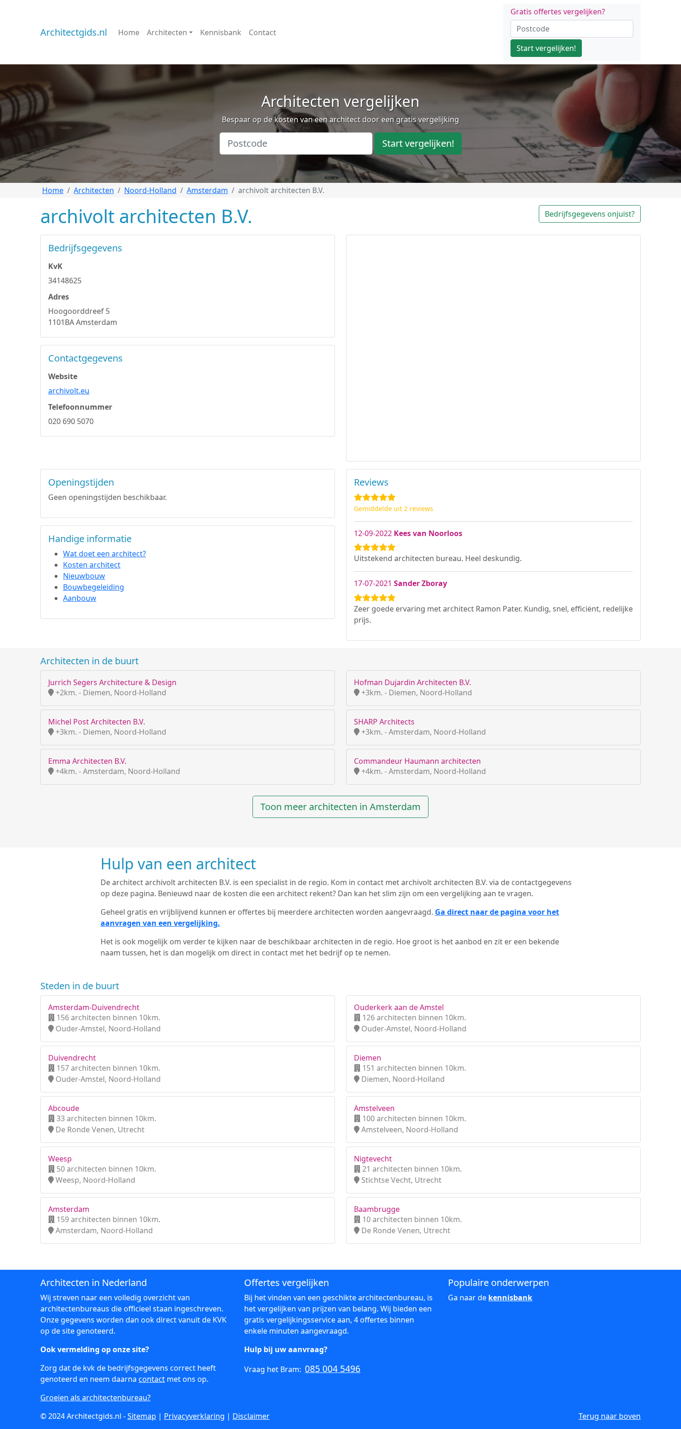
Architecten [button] (167, 32)
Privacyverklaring (194, 1416)
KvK (55, 266)
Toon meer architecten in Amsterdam (340, 806)
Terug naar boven (610, 1416)
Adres (58, 297)
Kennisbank (220, 32)
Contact (262, 32)
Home (128, 32)
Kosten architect (91, 565)
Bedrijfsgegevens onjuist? (590, 214)
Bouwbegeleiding (93, 587)
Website (62, 376)
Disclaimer (251, 1416)
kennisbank (510, 1297)
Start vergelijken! (546, 48)
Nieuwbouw (84, 576)
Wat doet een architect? (104, 554)
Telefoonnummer (80, 407)
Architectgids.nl (73, 32)
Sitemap (141, 1416)
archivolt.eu (68, 391)
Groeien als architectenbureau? (95, 1397)
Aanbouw (79, 598)
